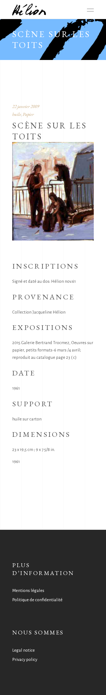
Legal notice (23, 650)
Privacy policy (24, 659)
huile (16, 114)
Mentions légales (28, 590)
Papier (28, 114)
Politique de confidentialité (37, 599)
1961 (16, 461)
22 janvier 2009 (25, 106)
